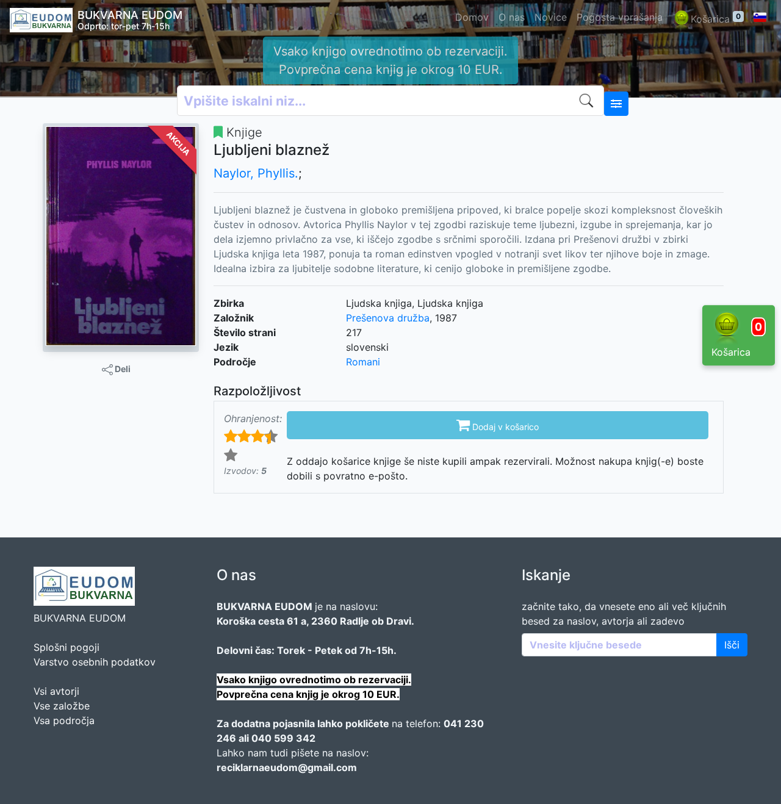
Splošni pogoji (66, 647)
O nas (511, 17)
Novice (550, 17)
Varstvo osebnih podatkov (95, 662)
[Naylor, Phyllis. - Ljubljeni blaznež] (120, 236)
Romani (363, 362)
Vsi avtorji (56, 691)
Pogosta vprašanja (620, 17)
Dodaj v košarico (497, 424)
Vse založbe (62, 706)
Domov (472, 17)
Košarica (716, 18)
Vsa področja (64, 720)
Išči (732, 645)
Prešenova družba (388, 318)
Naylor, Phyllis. (256, 173)
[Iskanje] (589, 100)
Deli (122, 369)
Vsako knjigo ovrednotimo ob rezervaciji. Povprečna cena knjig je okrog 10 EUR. (390, 60)
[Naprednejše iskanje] (616, 104)
